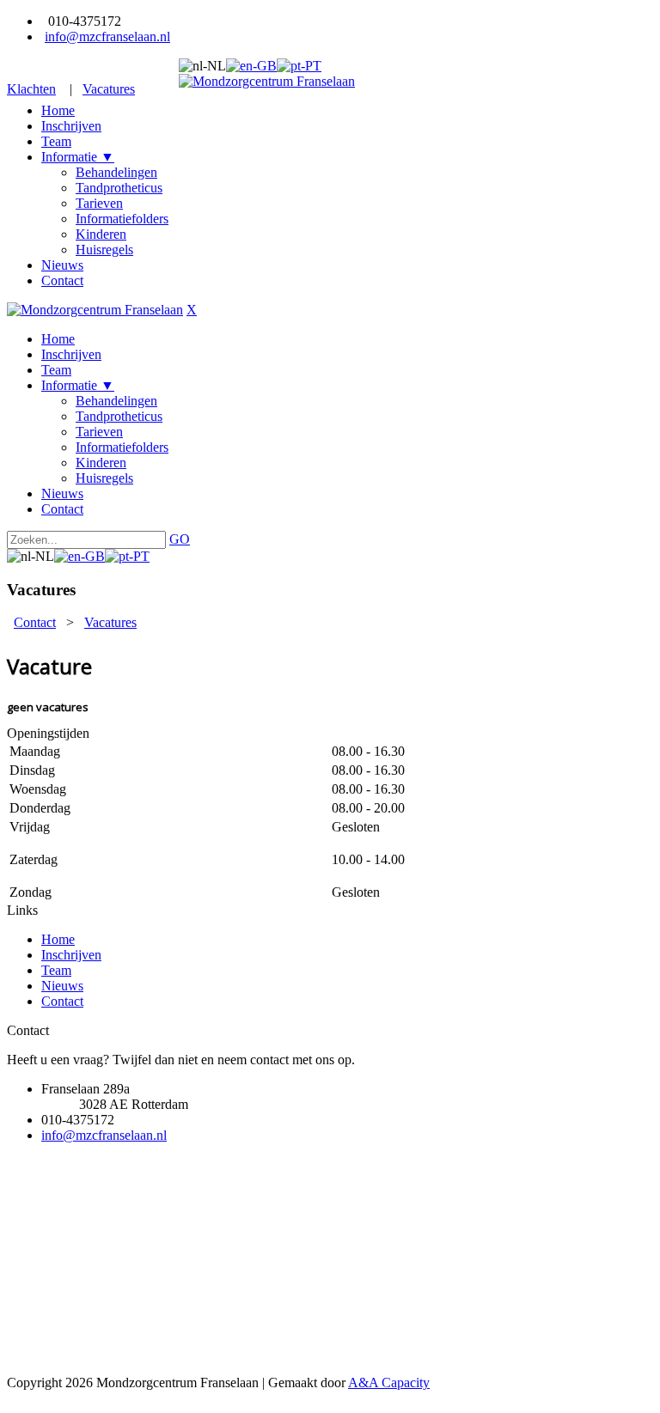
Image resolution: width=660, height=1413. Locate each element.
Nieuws (62, 985)
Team (56, 970)
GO (179, 539)
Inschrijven (71, 954)
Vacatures (108, 89)
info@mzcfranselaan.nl (107, 36)
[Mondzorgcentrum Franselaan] (267, 81)
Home (58, 939)
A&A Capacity (389, 1382)
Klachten (31, 89)
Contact (62, 1001)
